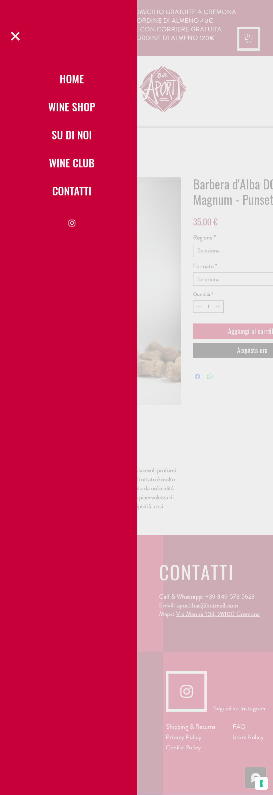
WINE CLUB (72, 162)
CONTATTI (72, 190)
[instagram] (72, 223)
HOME (72, 78)
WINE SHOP (71, 106)
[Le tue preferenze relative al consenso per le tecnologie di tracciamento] (261, 783)
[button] (15, 36)
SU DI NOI (72, 134)
